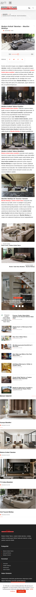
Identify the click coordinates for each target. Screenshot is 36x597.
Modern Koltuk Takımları (8, 452)
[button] (13, 306)
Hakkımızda (6, 567)
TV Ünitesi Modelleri (6, 482)
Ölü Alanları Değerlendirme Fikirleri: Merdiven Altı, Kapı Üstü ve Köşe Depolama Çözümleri (18, 301)
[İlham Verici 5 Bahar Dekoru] (6, 338)
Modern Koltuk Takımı (8, 551)
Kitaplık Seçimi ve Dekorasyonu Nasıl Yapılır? (22, 327)
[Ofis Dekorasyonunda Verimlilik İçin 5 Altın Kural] (6, 347)
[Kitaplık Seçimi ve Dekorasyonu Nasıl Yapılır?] (6, 329)
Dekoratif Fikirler (18, 297)
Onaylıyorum (21, 591)
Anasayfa (5, 14)
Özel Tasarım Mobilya (7, 512)
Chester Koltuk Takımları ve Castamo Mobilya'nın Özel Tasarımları (22, 378)
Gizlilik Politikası (7, 565)
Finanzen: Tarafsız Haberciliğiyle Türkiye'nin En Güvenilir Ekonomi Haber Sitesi (23, 317)
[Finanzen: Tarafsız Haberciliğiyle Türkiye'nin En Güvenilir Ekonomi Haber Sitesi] (6, 318)
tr (10, 2)
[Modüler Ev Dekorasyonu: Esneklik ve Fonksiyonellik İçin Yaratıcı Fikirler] (6, 390)
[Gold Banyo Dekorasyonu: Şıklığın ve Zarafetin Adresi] (6, 368)
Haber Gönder (6, 569)
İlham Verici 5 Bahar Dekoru (20, 336)
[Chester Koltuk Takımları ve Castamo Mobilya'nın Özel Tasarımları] (6, 379)
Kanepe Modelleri (5, 422)
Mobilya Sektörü (7, 555)
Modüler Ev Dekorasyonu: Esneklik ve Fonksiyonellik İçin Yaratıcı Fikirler (22, 388)
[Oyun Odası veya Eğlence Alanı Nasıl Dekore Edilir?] (6, 356)
